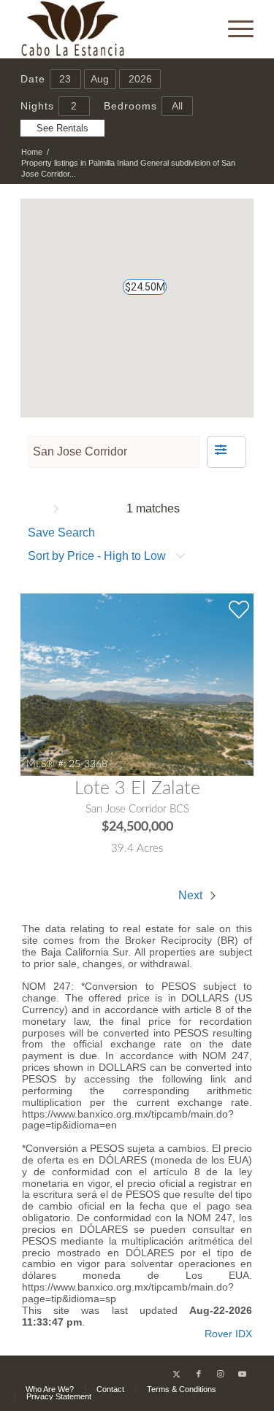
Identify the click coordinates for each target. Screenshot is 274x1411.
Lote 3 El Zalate (137, 789)
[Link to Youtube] (243, 1374)
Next (191, 895)
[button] (137, 293)
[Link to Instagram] (221, 1374)
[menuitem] (233, 29)
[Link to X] (177, 1374)
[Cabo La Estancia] (113, 29)
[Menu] (233, 29)
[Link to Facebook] (199, 1374)
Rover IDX (228, 1333)
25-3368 (88, 763)
